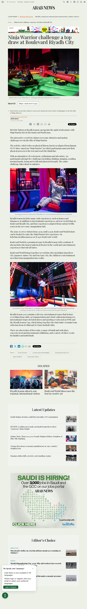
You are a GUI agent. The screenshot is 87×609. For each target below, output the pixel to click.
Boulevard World (33, 356)
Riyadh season (22, 352)
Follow (72, 124)
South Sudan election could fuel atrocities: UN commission (34, 417)
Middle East (23, 16)
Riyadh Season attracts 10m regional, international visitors (25, 392)
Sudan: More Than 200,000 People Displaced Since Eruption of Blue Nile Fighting (58, 16)
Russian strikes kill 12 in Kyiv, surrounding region (31, 456)
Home (10, 22)
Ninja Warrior (17, 356)
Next (76, 72)
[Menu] (3, 2)
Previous (10, 72)
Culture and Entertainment (41, 352)
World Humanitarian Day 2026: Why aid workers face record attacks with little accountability (36, 564)
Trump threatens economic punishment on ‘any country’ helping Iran (34, 447)
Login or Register (11, 587)
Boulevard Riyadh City (62, 352)
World (13, 561)
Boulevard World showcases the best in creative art (60, 392)
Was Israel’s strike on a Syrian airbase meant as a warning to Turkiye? (36, 551)
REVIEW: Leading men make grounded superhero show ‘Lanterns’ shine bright (34, 427)
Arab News (12, 2)
